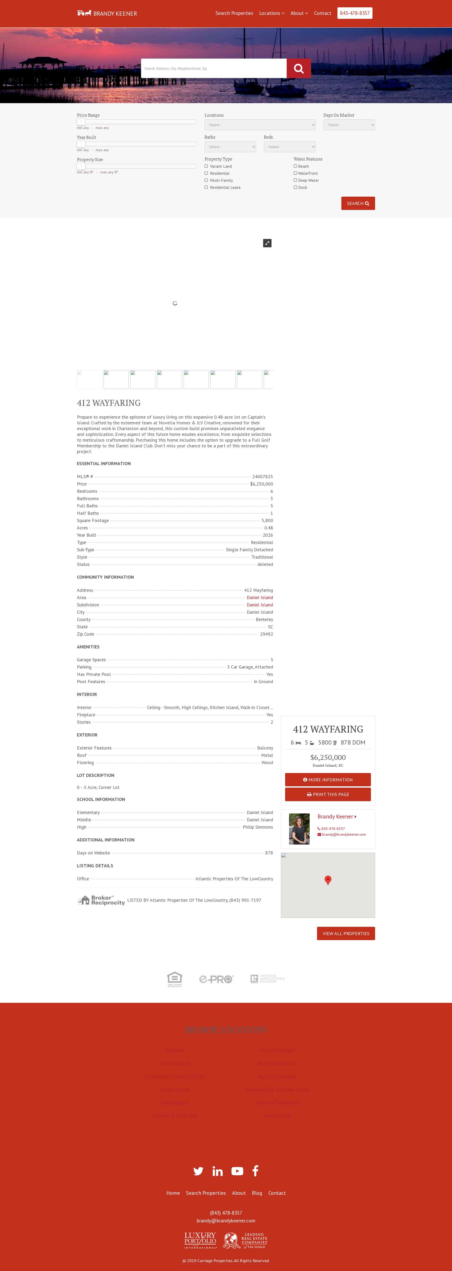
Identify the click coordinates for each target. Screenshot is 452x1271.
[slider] (81, 121)
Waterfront (308, 173)
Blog (257, 1193)
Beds (268, 137)
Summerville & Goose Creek (277, 1089)
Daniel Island (260, 597)
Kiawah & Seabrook (174, 1115)
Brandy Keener (336, 816)
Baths (210, 137)
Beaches (175, 1050)
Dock (302, 187)
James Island (175, 1089)
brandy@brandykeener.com (343, 834)
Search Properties (234, 13)
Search (356, 203)
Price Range (88, 115)
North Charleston (277, 1063)
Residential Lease (225, 187)
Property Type (218, 159)
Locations (270, 13)
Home (173, 1193)
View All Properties (346, 933)
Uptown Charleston (277, 1102)
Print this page (330, 794)
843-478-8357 (355, 13)
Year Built (86, 137)
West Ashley (277, 1115)
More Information (330, 780)
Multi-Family (221, 180)
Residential (219, 173)
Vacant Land (220, 166)
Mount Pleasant (277, 1050)
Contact (322, 13)
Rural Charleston (277, 1076)
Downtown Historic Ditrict (175, 1076)
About (298, 13)
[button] (328, 880)
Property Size (90, 159)
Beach (303, 166)
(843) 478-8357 (226, 1213)
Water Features (308, 159)
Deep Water (308, 180)
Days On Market (339, 115)
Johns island (175, 1102)
